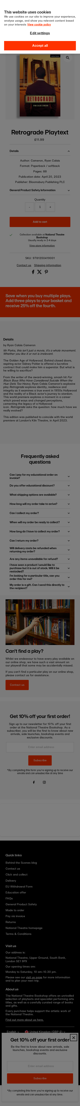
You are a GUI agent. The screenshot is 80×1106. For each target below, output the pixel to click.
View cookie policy (39, 25)
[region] (40, 27)
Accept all (40, 45)
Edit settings (40, 33)
